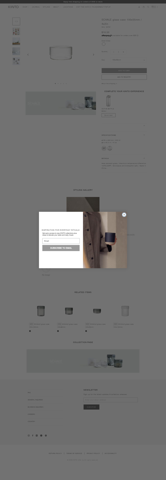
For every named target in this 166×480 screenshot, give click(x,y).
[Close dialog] (124, 215)
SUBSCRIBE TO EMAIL (61, 248)
